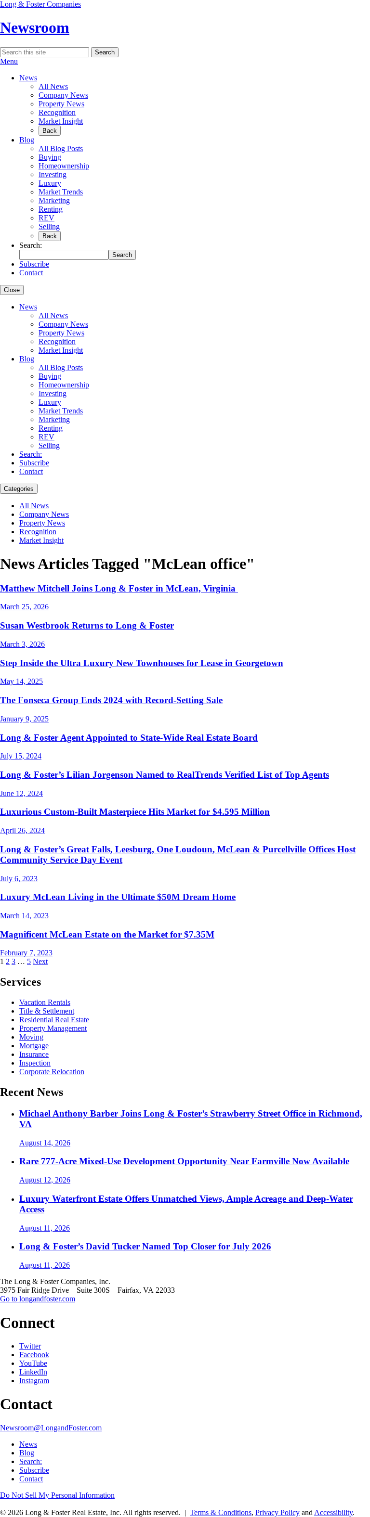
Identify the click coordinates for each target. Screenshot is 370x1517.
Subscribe (34, 264)
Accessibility (333, 1512)
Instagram (34, 1380)
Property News (61, 104)
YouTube (33, 1363)
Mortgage (34, 1045)
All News (53, 86)
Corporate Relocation (51, 1071)
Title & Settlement (46, 1011)
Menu (9, 61)
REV (46, 218)
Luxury (50, 183)
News (28, 78)
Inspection (35, 1063)
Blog (26, 140)
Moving (31, 1037)
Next (40, 961)
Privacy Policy (277, 1512)
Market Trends (61, 192)
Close (12, 290)
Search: (30, 454)
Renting (51, 209)
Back (49, 130)
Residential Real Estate (54, 1020)
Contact (31, 273)
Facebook (34, 1354)
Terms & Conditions (220, 1512)
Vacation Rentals (44, 1002)
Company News (63, 95)
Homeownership (64, 166)
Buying (50, 157)
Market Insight (61, 121)
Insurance (34, 1054)
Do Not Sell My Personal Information (57, 1495)
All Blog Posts (61, 148)
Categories (19, 488)
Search (105, 52)
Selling (49, 226)
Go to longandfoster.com (37, 1299)
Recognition (57, 112)
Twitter (30, 1346)
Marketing (54, 200)
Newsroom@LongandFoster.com (51, 1428)
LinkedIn (33, 1372)
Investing (52, 174)
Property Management (53, 1028)
